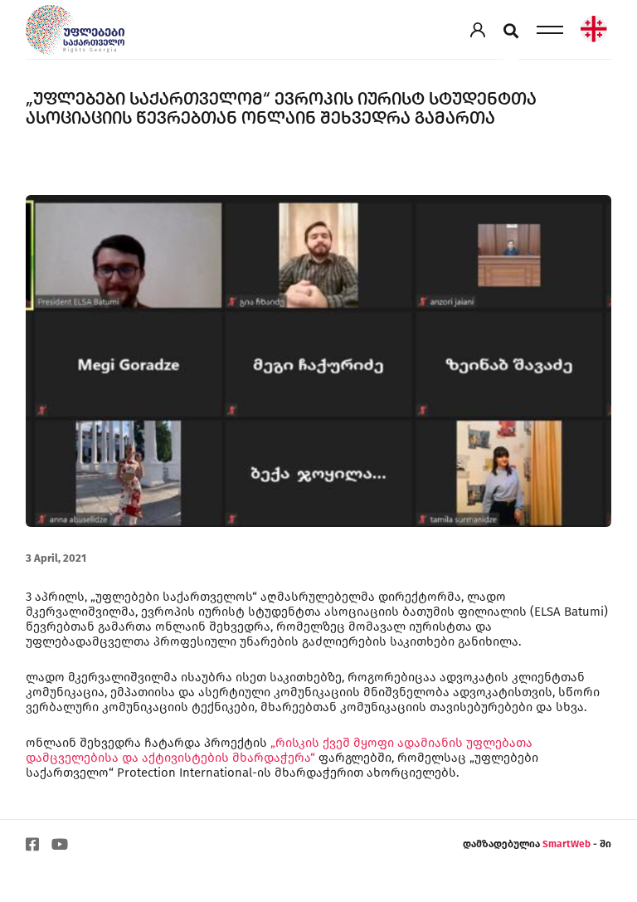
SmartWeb (567, 844)
